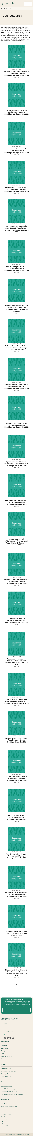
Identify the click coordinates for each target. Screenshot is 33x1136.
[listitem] (2, 1038)
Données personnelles (6, 1114)
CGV (2, 1123)
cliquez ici (24, 1005)
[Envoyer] (29, 1010)
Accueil (3, 8)
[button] (16, 20)
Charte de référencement (7, 1125)
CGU (2, 1121)
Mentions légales (5, 1119)
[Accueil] (7, 3)
